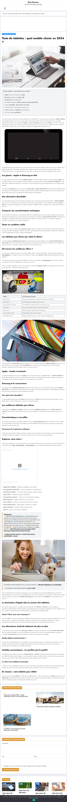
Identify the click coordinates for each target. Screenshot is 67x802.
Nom (3, 756)
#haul (11, 529)
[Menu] (5, 8)
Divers (4, 783)
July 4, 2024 (31, 588)
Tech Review (33, 2)
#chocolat (27, 531)
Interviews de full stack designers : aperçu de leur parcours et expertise (24, 791)
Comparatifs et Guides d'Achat (9, 34)
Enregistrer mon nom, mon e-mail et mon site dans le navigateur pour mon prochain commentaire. (25, 766)
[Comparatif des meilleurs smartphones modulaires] (50, 697)
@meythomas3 (8, 514)
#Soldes (46, 585)
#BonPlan (41, 585)
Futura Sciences (46, 260)
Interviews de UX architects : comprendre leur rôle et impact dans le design (8, 794)
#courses (23, 529)
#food (33, 529)
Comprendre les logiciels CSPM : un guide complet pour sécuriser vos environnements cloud (16, 695)
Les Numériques (20, 445)
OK (33, 800)
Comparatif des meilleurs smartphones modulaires (49, 706)
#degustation (17, 529)
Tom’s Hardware (30, 445)
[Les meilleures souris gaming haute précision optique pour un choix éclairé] (17, 719)
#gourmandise (20, 531)
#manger (13, 531)
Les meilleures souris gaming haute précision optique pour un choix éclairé (14, 729)
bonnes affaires (5, 255)
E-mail (35, 756)
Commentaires (5, 743)
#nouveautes (7, 531)
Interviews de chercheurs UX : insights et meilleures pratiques (58, 794)
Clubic (13, 445)
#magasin (29, 529)
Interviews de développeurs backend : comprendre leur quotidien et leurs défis (42, 794)
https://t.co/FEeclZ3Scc (55, 585)
